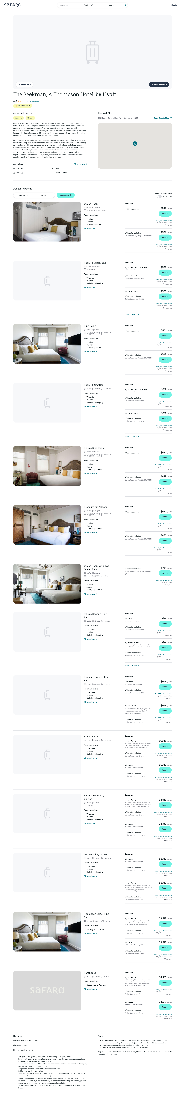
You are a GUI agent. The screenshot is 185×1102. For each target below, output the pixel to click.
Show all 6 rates (131, 436)
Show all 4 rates (131, 665)
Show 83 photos (160, 84)
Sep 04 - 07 (88, 5)
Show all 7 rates (131, 314)
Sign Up (174, 5)
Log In (160, 5)
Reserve (165, 213)
